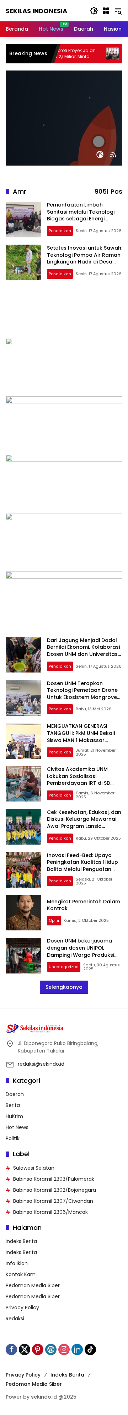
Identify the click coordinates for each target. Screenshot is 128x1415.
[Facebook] (11, 1349)
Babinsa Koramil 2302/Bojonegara (54, 1190)
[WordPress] (51, 1349)
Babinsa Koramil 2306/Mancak (50, 1212)
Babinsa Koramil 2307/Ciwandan (53, 1201)
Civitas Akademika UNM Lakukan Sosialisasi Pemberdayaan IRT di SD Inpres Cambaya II (78, 780)
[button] (94, 10)
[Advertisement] (64, 313)
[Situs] (100, 154)
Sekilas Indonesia (36, 10)
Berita (13, 1105)
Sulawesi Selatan (33, 1167)
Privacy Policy (22, 1307)
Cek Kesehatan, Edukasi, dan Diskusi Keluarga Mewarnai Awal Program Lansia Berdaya (84, 823)
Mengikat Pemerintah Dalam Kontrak (83, 905)
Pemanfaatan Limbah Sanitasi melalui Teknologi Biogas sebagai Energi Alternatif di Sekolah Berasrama (80, 218)
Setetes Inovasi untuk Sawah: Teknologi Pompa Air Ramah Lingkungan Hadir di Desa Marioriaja (84, 258)
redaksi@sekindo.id (41, 1063)
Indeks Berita (21, 1241)
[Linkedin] (77, 1349)
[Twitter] (24, 1349)
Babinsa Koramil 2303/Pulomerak (53, 1178)
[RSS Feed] (113, 154)
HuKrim (14, 1116)
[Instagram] (64, 1349)
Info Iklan (17, 1263)
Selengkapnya (64, 987)
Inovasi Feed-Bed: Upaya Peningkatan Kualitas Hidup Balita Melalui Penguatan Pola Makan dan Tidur (82, 866)
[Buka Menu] (106, 10)
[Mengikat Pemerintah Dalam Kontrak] (23, 912)
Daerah (15, 1094)
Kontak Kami (21, 1274)
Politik (13, 1138)
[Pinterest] (37, 1349)
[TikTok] (90, 1349)
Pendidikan (60, 231)
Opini (54, 920)
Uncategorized (64, 967)
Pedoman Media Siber (33, 1285)
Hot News (17, 1127)
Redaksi (15, 1318)
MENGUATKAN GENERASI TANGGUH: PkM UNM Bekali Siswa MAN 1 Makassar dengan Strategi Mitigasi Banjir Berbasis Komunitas (81, 739)
